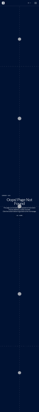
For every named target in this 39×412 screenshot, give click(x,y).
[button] (30, 2)
